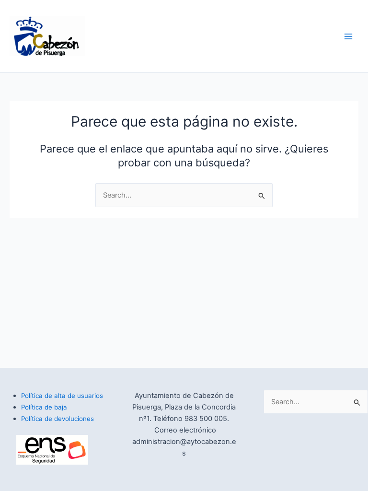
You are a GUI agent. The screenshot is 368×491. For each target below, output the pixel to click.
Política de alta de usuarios (62, 395)
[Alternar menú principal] (348, 36)
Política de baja (44, 407)
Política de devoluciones (57, 418)
